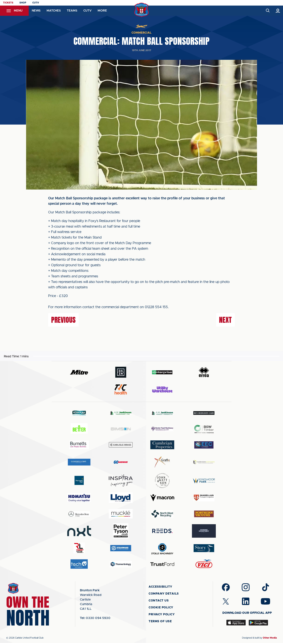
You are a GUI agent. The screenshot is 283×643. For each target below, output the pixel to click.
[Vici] (204, 564)
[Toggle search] (267, 11)
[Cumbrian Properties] (162, 444)
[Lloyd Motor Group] (121, 497)
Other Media (270, 638)
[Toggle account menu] (278, 11)
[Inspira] (121, 481)
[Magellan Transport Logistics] (204, 497)
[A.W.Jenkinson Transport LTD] (121, 413)
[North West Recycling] (162, 513)
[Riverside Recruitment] (204, 531)
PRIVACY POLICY (162, 614)
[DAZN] (121, 372)
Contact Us (159, 600)
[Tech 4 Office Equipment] (79, 564)
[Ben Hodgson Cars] (204, 413)
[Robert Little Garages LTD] (79, 548)
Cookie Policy (161, 607)
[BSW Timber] (204, 429)
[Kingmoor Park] (204, 480)
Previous (63, 320)
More (102, 10)
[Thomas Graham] (121, 564)
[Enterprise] (162, 372)
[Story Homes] (204, 548)
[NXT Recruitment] (79, 531)
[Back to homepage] (141, 9)
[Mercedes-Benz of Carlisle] (79, 513)
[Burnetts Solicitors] (79, 444)
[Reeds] (162, 530)
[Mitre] (79, 372)
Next (225, 320)
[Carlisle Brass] (121, 445)
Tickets (8, 3)
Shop (22, 3)
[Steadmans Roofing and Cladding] (121, 548)
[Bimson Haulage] (121, 429)
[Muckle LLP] (121, 513)
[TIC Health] (121, 389)
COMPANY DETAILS (164, 593)
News (36, 10)
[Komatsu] (79, 498)
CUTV (35, 3)
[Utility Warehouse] (162, 389)
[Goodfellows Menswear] (79, 462)
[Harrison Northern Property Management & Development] (204, 462)
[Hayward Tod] (79, 480)
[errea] (204, 372)
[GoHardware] (121, 462)
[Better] (79, 429)
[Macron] (162, 497)
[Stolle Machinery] (162, 548)
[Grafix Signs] (162, 462)
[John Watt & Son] (162, 480)
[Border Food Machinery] (162, 429)
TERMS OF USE (160, 621)
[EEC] (204, 444)
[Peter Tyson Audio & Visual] (121, 531)
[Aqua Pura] (79, 413)
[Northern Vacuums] (204, 513)
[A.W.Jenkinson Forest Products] (162, 413)
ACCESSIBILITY (160, 586)
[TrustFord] (162, 564)
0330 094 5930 (95, 618)
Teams (72, 10)
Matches (54, 10)
